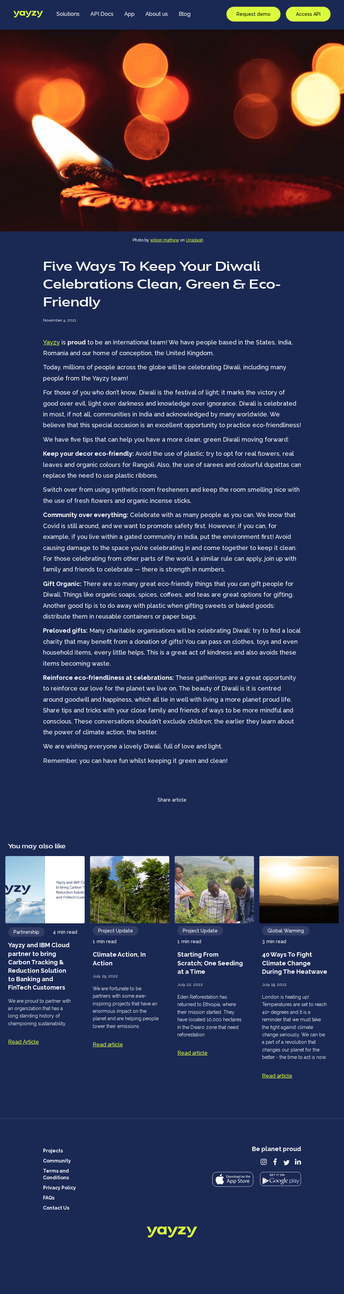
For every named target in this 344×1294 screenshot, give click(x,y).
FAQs (48, 1197)
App (129, 14)
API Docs (102, 14)
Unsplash (194, 240)
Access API (308, 14)
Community (57, 1160)
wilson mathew (164, 240)
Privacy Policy (59, 1187)
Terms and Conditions (56, 1174)
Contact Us (56, 1208)
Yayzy (51, 342)
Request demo (253, 14)
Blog (184, 14)
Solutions (68, 14)
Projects (53, 1150)
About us (156, 14)
